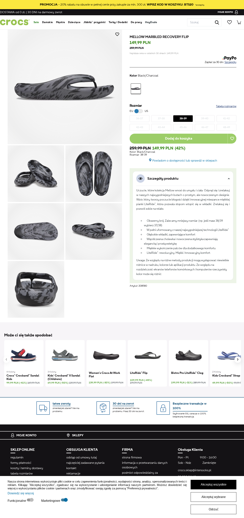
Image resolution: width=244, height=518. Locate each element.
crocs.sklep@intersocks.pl (194, 470)
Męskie (60, 22)
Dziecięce (74, 22)
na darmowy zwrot (44, 12)
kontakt (71, 468)
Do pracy (136, 22)
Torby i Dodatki (118, 22)
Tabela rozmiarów (226, 106)
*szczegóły (199, 5)
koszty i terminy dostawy (26, 468)
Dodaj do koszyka (178, 138)
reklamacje (73, 473)
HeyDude (151, 22)
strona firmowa (132, 457)
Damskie (47, 22)
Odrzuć (213, 509)
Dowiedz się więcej (21, 493)
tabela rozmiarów (21, 473)
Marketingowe (51, 500)
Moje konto (26, 435)
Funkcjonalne (17, 500)
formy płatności (20, 463)
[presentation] (6, 359)
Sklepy (77, 435)
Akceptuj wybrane (213, 497)
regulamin (16, 457)
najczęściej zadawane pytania (85, 463)
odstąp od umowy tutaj (81, 457)
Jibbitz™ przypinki (94, 22)
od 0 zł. (12, 12)
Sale (36, 22)
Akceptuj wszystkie (213, 484)
